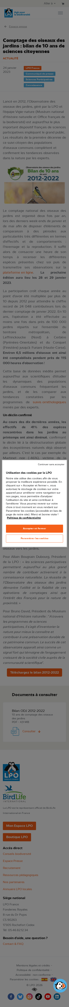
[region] (34, 503)
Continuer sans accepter (51, 464)
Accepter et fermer (34, 528)
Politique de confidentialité (24, 518)
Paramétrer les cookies (34, 538)
